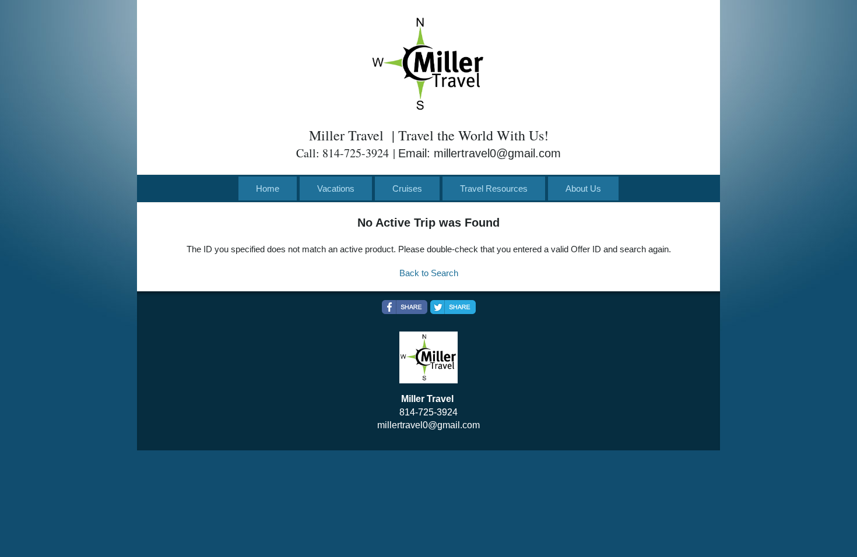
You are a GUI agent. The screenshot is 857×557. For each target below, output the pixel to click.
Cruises (407, 188)
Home (267, 188)
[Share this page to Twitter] (453, 307)
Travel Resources (494, 188)
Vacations (335, 188)
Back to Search (428, 273)
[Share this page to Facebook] (404, 307)
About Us (583, 188)
